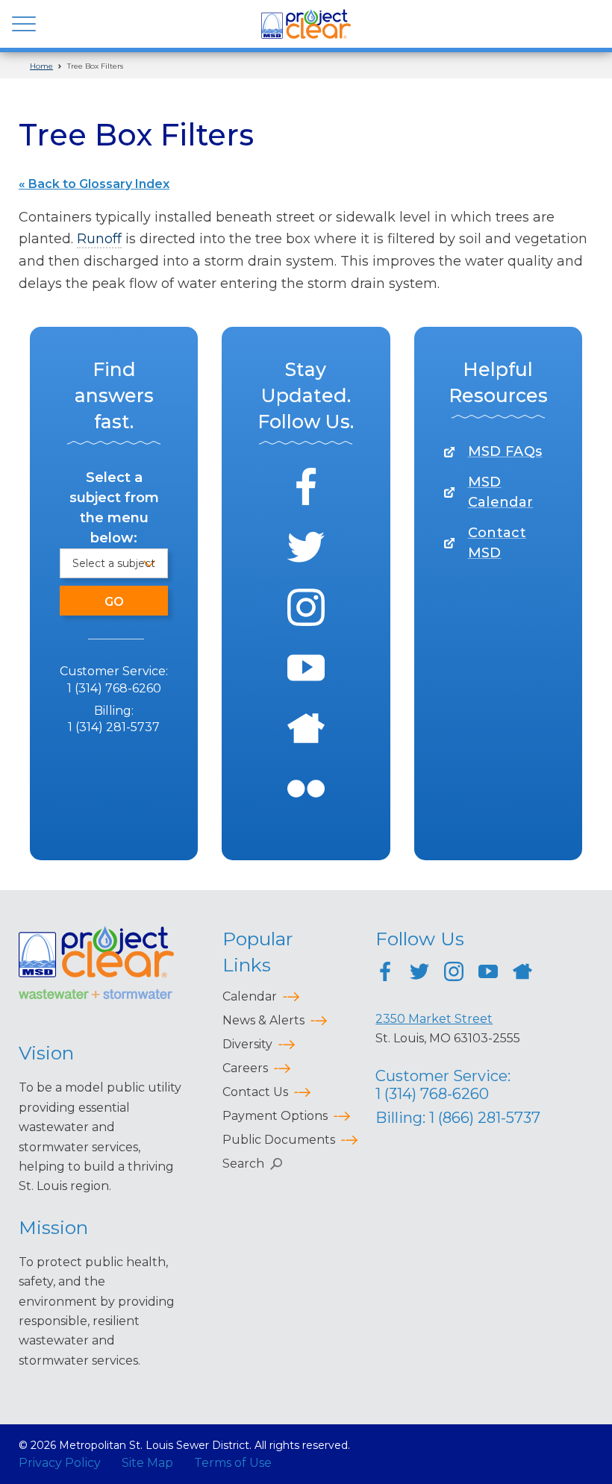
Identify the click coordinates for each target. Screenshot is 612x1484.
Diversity (247, 1044)
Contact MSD (497, 543)
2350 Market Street (434, 1019)
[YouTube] (306, 670)
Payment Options (275, 1116)
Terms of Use (233, 1463)
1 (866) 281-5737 (484, 1118)
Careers (245, 1068)
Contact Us (255, 1092)
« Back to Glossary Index (94, 184)
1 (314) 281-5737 (114, 727)
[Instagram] (306, 610)
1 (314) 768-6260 (114, 688)
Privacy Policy (60, 1463)
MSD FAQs (505, 451)
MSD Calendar (501, 492)
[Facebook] (306, 489)
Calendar (249, 996)
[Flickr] (306, 791)
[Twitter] (306, 549)
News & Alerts (263, 1020)
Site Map (147, 1463)
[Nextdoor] (306, 731)
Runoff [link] (99, 239)
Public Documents (278, 1140)
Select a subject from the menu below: (114, 507)
